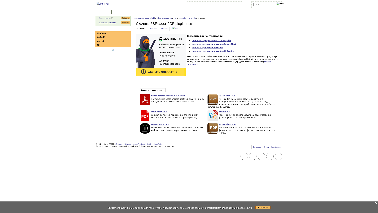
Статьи (119, 12)
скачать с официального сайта (207, 47)
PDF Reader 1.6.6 (159, 111)
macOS (100, 41)
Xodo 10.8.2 (224, 111)
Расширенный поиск (261, 7)
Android (101, 37)
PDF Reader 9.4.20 (227, 124)
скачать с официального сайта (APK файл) (213, 51)
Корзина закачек (105, 18)
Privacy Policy (157, 144)
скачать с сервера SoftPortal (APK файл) (211, 40)
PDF (175, 18)
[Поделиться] (175, 29)
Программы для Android (144, 18)
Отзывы (164, 29)
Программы (104, 12)
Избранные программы (107, 22)
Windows (101, 33)
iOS (98, 44)
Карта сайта (229, 4)
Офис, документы (164, 18)
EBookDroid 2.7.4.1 (160, 124)
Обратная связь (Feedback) (135, 144)
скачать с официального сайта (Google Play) (214, 44)
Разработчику (276, 147)
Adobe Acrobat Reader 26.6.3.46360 (168, 95)
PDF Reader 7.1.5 (227, 95)
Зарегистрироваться (213, 4)
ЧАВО (149, 144)
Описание (153, 29)
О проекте (119, 144)
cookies (139, 207)
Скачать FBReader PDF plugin (160, 24)
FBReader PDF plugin (187, 18)
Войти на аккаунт (197, 4)
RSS (237, 4)
